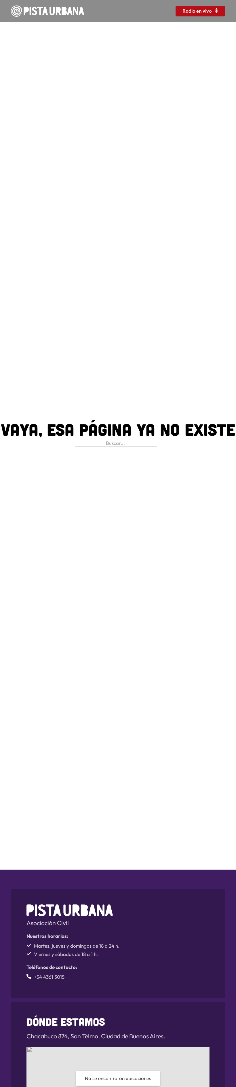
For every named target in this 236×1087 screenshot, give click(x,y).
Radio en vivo (197, 11)
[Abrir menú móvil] (130, 11)
